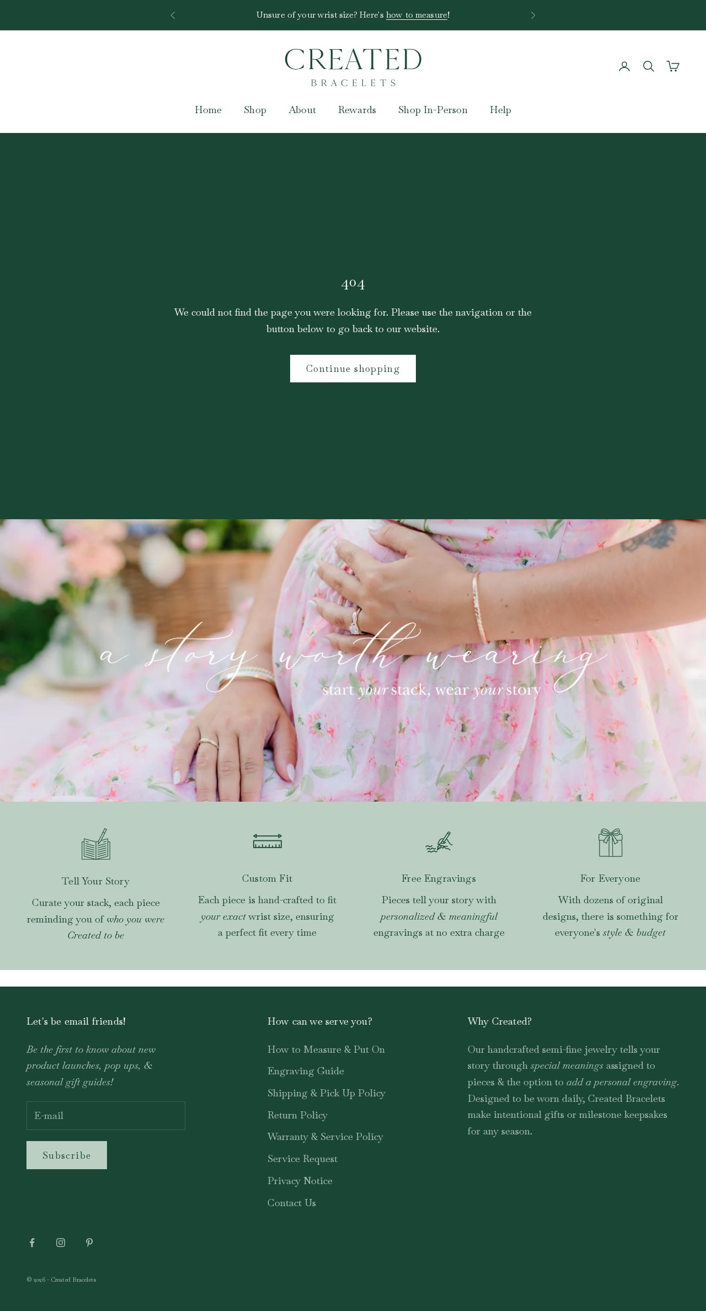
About (302, 109)
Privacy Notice (300, 1180)
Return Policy (298, 1115)
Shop (255, 109)
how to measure (416, 14)
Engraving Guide (306, 1070)
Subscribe (66, 1155)
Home (208, 109)
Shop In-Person (433, 109)
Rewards (357, 109)
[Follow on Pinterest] (89, 1242)
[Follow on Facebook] (32, 1242)
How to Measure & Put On (326, 1049)
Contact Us (292, 1202)
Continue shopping (353, 369)
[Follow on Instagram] (60, 1242)
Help (501, 109)
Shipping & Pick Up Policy (327, 1092)
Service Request (303, 1158)
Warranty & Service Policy (325, 1136)
